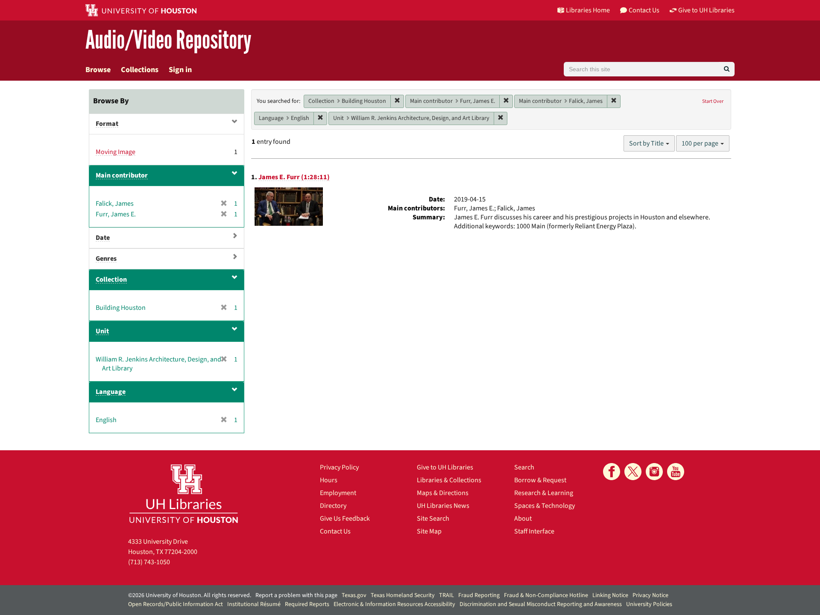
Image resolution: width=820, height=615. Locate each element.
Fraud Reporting (479, 595)
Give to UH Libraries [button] (706, 10)
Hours (328, 480)
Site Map (429, 531)
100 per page (701, 143)
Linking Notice (610, 595)
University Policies (649, 604)
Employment (338, 493)
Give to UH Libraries (445, 467)
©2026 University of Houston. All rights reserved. (189, 595)
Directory (333, 505)
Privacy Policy (339, 467)
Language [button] (111, 391)
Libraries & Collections (449, 480)
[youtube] (675, 471)
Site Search (433, 518)
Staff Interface (534, 531)
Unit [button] (102, 331)
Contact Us (335, 531)
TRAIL (446, 595)
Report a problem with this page (296, 595)
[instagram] (654, 471)
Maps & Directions (443, 493)
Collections (139, 69)
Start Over (712, 101)
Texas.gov (354, 595)
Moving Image (115, 152)
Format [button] (107, 123)
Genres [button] (106, 258)
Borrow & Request (540, 480)
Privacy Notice (650, 595)
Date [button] (103, 237)
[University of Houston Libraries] (183, 493)
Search (524, 467)
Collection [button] (111, 279)
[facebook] (611, 471)
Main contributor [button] (122, 175)
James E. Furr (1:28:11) (294, 177)
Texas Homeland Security (403, 595)
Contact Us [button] (644, 10)
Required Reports (307, 604)
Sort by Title (647, 143)
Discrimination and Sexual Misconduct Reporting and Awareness (541, 604)
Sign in (180, 69)
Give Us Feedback (345, 518)
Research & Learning (543, 493)
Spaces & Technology (544, 505)
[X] (632, 471)
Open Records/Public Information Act (175, 604)
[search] (727, 69)
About (523, 518)
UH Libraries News (443, 505)
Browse (98, 69)
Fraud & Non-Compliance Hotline (546, 595)
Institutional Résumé (254, 604)
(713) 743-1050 (149, 562)
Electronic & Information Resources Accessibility (394, 604)
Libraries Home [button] (588, 10)
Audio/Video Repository (168, 40)
